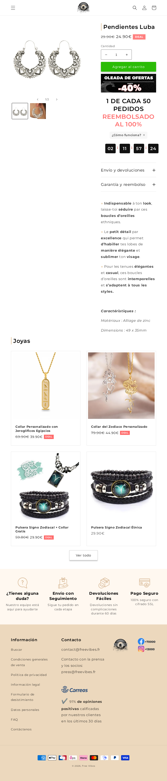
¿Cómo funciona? (126, 135)
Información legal (25, 685)
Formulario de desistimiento (22, 697)
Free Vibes (88, 765)
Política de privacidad (29, 675)
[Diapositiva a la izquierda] (37, 99)
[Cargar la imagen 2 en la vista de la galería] (38, 111)
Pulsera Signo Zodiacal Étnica (116, 527)
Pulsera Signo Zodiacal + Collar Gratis (41, 529)
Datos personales (25, 710)
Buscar (16, 650)
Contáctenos (21, 729)
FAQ (14, 720)
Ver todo (83, 555)
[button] (13, 8)
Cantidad (108, 46)
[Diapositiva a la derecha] (57, 99)
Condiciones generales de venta (29, 662)
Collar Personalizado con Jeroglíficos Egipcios (36, 429)
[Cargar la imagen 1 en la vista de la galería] (20, 111)
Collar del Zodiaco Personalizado (119, 427)
